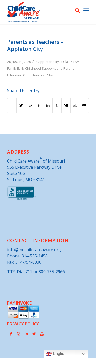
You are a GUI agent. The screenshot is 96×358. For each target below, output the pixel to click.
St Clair (64, 61)
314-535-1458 (35, 256)
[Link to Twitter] (34, 333)
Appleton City (48, 61)
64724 (75, 61)
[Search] (75, 10)
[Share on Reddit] (75, 105)
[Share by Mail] (84, 105)
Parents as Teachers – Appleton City (35, 45)
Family (11, 68)
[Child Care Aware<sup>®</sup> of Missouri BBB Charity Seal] (21, 199)
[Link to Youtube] (42, 333)
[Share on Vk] (66, 105)
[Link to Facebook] (11, 333)
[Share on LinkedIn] (48, 105)
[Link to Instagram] (19, 333)
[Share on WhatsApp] (30, 105)
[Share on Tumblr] (57, 105)
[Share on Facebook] (11, 105)
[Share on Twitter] (21, 105)
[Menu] (86, 10)
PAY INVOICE (19, 303)
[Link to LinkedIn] (26, 333)
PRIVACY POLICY (23, 324)
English (59, 353)
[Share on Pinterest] (39, 105)
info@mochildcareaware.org (34, 250)
